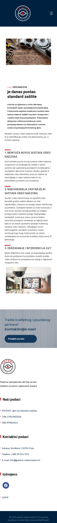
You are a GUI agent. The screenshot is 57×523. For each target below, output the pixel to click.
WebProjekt (43, 520)
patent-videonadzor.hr (27, 517)
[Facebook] (6, 485)
